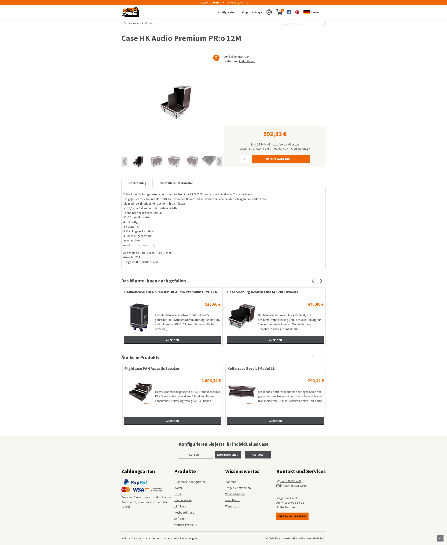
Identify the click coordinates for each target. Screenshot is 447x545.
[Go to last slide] (124, 161)
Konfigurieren (227, 454)
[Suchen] (323, 24)
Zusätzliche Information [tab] (176, 183)
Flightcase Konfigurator (189, 482)
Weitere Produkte (185, 525)
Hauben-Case (183, 500)
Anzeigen (172, 340)
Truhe (178, 494)
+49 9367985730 (291, 481)
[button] (216, 58)
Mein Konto (232, 500)
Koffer (178, 488)
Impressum (159, 538)
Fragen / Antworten (238, 488)
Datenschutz (139, 538)
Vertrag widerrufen (292, 516)
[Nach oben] (440, 538)
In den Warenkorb (281, 159)
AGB (123, 538)
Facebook (289, 12)
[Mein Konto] (269, 12)
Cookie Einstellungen (184, 538)
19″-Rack (180, 506)
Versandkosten (289, 144)
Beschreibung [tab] (137, 183)
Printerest (297, 12)
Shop (244, 12)
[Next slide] (219, 161)
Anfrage (257, 12)
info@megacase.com (293, 486)
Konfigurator (226, 12)
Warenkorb (232, 506)
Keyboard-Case (184, 512)
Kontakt (230, 482)
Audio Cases (247, 61)
